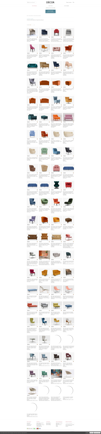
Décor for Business (34, 5)
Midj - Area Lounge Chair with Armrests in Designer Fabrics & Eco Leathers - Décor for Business (44, 313)
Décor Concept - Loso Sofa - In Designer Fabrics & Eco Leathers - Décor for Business (68, 141)
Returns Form (57, 423)
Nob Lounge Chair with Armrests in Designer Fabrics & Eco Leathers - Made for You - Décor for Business (56, 364)
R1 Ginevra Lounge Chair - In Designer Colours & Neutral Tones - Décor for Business (68, 398)
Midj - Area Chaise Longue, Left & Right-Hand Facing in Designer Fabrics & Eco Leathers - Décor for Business (32, 313)
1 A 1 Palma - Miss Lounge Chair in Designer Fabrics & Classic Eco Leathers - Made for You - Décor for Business (44, 39)
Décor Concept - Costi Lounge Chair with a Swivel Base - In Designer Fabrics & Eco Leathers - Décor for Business (68, 107)
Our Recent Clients (29, 424)
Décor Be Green (29, 425)
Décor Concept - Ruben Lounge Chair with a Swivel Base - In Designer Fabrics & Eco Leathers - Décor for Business (68, 209)
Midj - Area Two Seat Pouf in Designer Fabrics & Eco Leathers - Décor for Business (32, 297)
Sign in (68, 2)
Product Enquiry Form (39, 426)
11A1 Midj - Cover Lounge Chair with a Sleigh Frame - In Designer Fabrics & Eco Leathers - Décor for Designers (44, 55)
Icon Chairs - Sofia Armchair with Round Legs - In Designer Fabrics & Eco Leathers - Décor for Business (68, 280)
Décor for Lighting (66, 5)
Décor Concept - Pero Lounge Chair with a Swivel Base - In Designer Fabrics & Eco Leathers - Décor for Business (56, 192)
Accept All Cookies (97, 432)
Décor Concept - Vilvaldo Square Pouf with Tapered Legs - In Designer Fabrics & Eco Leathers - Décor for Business (68, 227)
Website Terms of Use (59, 424)
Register (70, 2)
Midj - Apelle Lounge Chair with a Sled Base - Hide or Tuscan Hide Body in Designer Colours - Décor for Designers (56, 297)
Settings (87, 432)
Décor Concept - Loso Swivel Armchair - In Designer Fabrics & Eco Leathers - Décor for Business (32, 158)
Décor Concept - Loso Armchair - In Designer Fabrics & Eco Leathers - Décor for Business (56, 141)
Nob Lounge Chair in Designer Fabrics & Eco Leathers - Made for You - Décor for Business (44, 364)
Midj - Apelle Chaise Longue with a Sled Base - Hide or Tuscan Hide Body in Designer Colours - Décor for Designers (44, 297)
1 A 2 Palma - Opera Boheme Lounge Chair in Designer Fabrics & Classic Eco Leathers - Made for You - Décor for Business (68, 39)
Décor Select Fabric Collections (40, 424)
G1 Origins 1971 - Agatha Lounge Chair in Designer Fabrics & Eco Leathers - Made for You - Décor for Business (32, 280)
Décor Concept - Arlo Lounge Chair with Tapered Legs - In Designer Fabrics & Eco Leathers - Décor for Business (56, 72)
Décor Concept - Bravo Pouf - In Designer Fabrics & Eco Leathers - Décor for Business (68, 89)
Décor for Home (51, 5)
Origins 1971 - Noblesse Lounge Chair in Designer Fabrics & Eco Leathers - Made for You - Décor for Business (32, 381)
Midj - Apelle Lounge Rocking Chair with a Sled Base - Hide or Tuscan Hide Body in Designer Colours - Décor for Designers (68, 297)
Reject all (91, 432)
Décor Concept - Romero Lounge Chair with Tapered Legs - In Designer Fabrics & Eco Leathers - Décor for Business (44, 209)
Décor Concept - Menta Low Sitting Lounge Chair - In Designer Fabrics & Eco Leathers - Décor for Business (56, 158)
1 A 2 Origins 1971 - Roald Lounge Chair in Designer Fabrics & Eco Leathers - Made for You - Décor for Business (56, 39)
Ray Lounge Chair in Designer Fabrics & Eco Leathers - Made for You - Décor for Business (32, 415)
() (73, 2)
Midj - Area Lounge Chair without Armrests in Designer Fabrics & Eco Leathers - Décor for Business (55, 313)
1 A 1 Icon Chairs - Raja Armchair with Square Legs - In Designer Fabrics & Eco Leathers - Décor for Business (32, 39)
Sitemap (57, 426)
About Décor (28, 423)
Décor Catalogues (39, 423)
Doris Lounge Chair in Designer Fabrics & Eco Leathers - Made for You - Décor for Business (68, 262)
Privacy (57, 425)
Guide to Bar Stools (39, 425)
